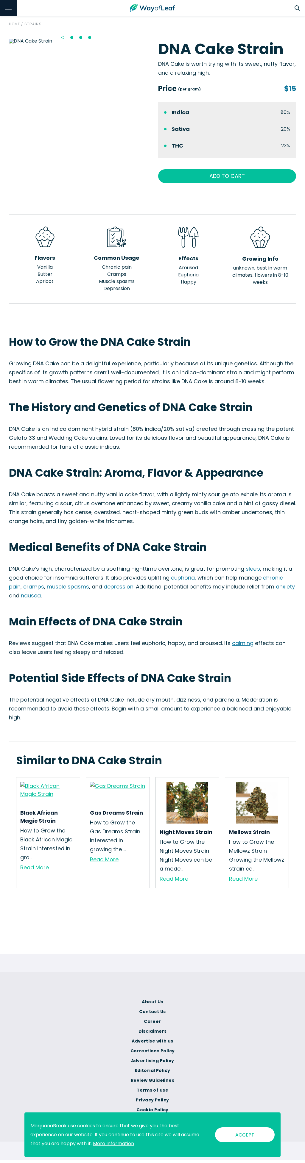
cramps (33, 586)
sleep (253, 568)
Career (152, 1021)
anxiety (285, 586)
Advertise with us (152, 1041)
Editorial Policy (152, 1070)
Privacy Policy (152, 1100)
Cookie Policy (152, 1110)
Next (151, 41)
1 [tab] (62, 37)
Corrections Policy (152, 1051)
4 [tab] (89, 37)
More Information (113, 1143)
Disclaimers (153, 1031)
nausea (31, 595)
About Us (152, 1002)
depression (118, 586)
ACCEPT (244, 1134)
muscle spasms (68, 586)
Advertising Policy (152, 1061)
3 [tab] (80, 37)
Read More (34, 867)
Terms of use (152, 1090)
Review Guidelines (152, 1080)
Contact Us (152, 1012)
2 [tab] (71, 37)
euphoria (183, 577)
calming (242, 643)
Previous (4, 41)
